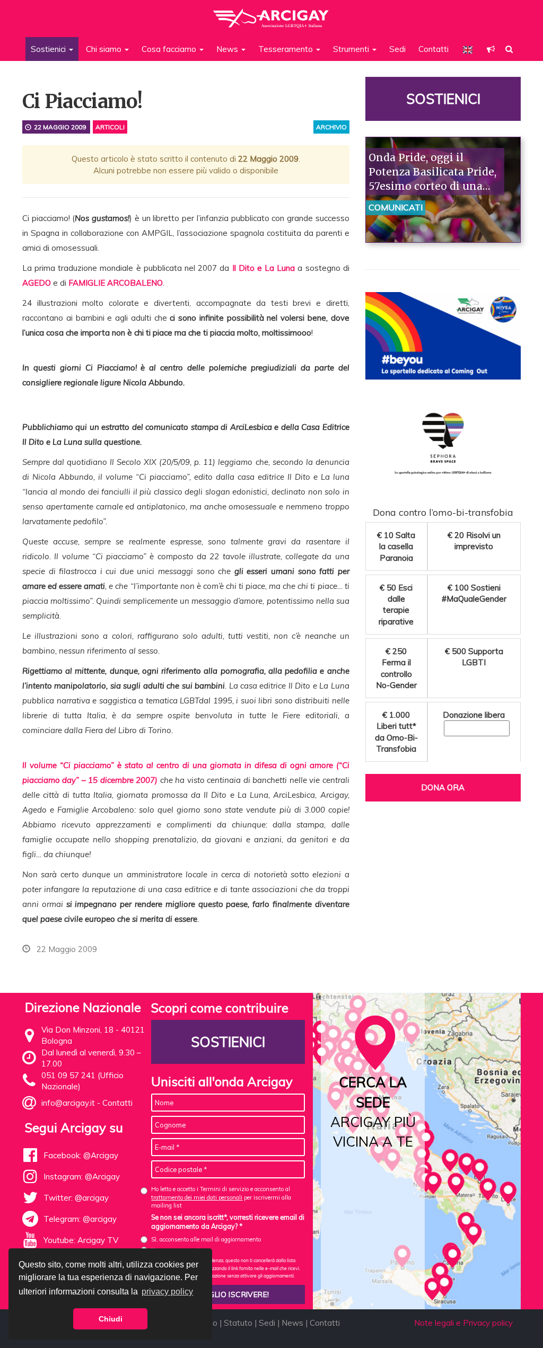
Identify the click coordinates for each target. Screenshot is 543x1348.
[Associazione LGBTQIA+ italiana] (271, 13)
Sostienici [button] (49, 49)
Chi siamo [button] (105, 49)
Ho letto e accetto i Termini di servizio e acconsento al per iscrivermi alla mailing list (221, 1197)
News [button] (228, 49)
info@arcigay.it (68, 1103)
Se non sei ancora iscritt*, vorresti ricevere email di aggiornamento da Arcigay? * (227, 1222)
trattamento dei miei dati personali (196, 1197)
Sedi (397, 49)
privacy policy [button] (167, 1291)
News (292, 1323)
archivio (331, 127)
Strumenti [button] (352, 49)
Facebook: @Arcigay (80, 1155)
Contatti (433, 49)
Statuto (238, 1323)
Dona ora (443, 787)
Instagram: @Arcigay (81, 1176)
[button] (490, 49)
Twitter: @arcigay (76, 1198)
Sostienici (443, 99)
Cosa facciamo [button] (170, 49)
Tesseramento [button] (286, 49)
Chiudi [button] (110, 1319)
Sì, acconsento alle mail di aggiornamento (206, 1239)
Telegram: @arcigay (80, 1219)
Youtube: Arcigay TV (80, 1240)
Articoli (110, 127)
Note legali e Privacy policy (463, 1323)
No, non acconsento (176, 1250)
